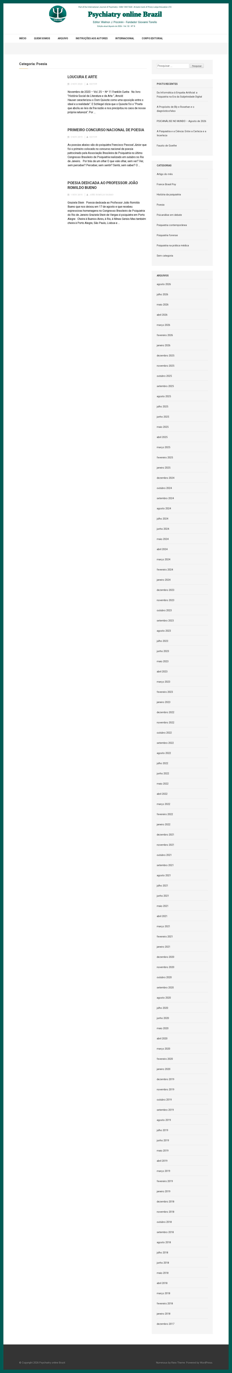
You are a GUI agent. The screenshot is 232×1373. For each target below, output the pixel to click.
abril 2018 (162, 1283)
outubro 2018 (164, 1222)
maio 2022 (162, 783)
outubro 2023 (164, 610)
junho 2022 (163, 773)
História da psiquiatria (169, 194)
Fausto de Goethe (167, 145)
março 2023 (163, 681)
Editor (93, 84)
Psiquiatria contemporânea (172, 225)
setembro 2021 (165, 865)
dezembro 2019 (165, 1079)
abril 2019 (162, 1160)
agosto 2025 (164, 396)
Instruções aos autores (92, 38)
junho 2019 (163, 1140)
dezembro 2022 (165, 712)
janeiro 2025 (163, 467)
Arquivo (63, 38)
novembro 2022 (165, 722)
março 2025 (163, 447)
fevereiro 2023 (165, 691)
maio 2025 (162, 426)
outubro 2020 (164, 977)
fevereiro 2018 (165, 1303)
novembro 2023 (165, 600)
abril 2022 (162, 793)
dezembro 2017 (165, 1323)
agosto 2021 (164, 875)
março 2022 (163, 804)
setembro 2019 (165, 1109)
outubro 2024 (164, 488)
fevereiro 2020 (165, 1058)
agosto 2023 (164, 630)
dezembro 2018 (165, 1201)
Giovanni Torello (147, 22)
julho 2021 (162, 885)
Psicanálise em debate (169, 214)
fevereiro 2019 (165, 1181)
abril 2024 (162, 549)
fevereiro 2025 (165, 457)
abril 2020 (162, 1038)
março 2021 (163, 926)
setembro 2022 (165, 742)
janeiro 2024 (163, 579)
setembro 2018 (165, 1232)
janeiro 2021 (163, 946)
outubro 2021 (164, 855)
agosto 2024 (164, 508)
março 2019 (163, 1171)
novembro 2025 (165, 365)
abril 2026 (162, 314)
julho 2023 (162, 641)
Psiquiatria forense (167, 235)
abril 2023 (162, 671)
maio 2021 (162, 906)
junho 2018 (163, 1262)
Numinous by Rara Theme (170, 1362)
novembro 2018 (165, 1211)
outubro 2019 (164, 1099)
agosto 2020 (164, 997)
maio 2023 (162, 661)
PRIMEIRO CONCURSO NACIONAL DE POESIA (106, 130)
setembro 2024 (165, 498)
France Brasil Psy (166, 184)
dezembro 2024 (165, 477)
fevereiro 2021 (165, 936)
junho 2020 (163, 1018)
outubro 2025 (164, 375)
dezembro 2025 (165, 355)
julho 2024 (162, 518)
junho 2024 (163, 528)
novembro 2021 (165, 844)
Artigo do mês (165, 174)
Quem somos (42, 38)
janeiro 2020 (163, 1069)
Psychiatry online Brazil (52, 1362)
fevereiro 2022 (165, 814)
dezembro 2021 (165, 834)
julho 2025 (162, 406)
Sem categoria (165, 255)
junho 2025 (163, 416)
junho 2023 (163, 651)
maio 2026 (162, 304)
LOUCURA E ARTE (82, 77)
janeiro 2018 (163, 1313)
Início (22, 38)
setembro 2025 (165, 386)
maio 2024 (162, 539)
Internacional (124, 38)
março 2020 (163, 1048)
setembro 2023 (165, 620)
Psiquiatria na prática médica (173, 245)
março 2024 (163, 559)
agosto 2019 (164, 1120)
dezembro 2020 (165, 956)
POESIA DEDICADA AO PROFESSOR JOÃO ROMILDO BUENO (103, 185)
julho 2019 (162, 1130)
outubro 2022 (164, 732)
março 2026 (163, 325)
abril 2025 (162, 437)
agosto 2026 (164, 284)
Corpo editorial (152, 38)
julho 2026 (162, 294)
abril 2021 (162, 916)
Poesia (160, 204)
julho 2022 (162, 763)
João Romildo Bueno (101, 195)
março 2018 (163, 1293)
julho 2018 (162, 1252)
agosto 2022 (164, 753)
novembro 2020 (165, 967)
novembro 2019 (165, 1089)
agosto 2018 (164, 1242)
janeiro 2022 (163, 824)
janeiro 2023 (163, 702)
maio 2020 (162, 1028)
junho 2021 (163, 895)
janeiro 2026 (163, 345)
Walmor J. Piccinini (112, 22)
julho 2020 (162, 1007)
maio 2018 (162, 1272)
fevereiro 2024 (165, 569)
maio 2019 (162, 1150)
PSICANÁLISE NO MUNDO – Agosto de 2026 (181, 121)
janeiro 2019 (163, 1191)
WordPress (206, 1362)
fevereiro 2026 (165, 335)
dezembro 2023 (165, 590)
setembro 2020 (165, 987)
